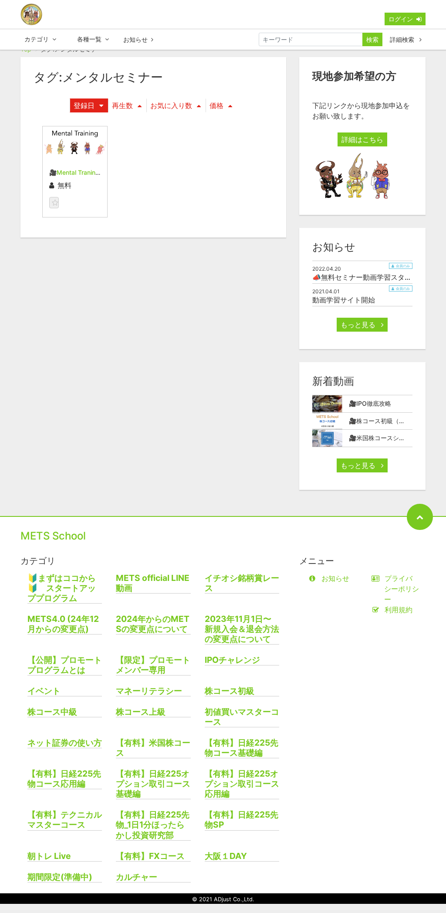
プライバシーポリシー (401, 589)
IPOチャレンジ (232, 660)
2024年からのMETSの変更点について (152, 624)
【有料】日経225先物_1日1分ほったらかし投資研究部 (152, 825)
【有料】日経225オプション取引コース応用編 (242, 784)
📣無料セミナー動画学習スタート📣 (369, 277)
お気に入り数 (171, 105)
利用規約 (398, 609)
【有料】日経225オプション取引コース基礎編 (153, 784)
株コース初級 (229, 691)
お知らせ (135, 39)
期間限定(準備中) (59, 877)
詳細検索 (403, 39)
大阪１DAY (226, 856)
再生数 (122, 105)
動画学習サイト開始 (343, 299)
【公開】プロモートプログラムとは (64, 665)
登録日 (84, 105)
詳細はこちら (362, 139)
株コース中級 (52, 712)
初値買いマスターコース (242, 717)
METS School (53, 535)
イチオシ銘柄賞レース (242, 583)
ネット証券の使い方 (64, 743)
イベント (44, 691)
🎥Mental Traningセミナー (86, 172)
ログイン (401, 19)
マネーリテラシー (149, 691)
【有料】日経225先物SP (241, 820)
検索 (372, 39)
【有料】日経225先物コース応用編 (64, 779)
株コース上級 (141, 712)
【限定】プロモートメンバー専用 (153, 665)
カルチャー (136, 877)
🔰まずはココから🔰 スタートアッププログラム (61, 588)
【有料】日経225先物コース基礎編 (241, 748)
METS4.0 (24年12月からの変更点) (63, 624)
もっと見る (359, 324)
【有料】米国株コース (153, 748)
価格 (216, 105)
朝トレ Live (49, 856)
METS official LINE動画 (152, 583)
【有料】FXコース (150, 856)
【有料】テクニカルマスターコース (64, 820)
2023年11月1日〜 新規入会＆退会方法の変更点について (242, 629)
